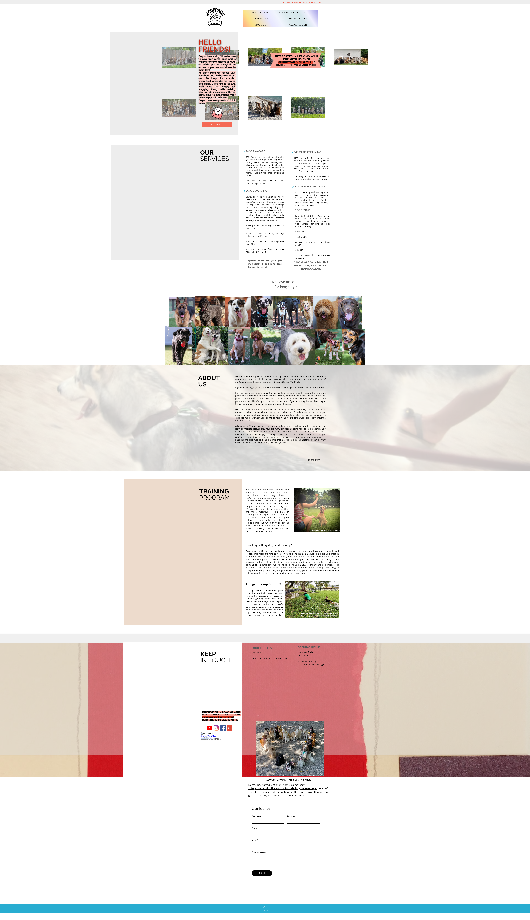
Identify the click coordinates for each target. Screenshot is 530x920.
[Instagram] (216, 728)
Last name (291, 816)
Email (255, 840)
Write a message (259, 852)
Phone (254, 828)
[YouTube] (209, 728)
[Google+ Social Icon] (229, 728)
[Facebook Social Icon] (223, 728)
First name (257, 816)
